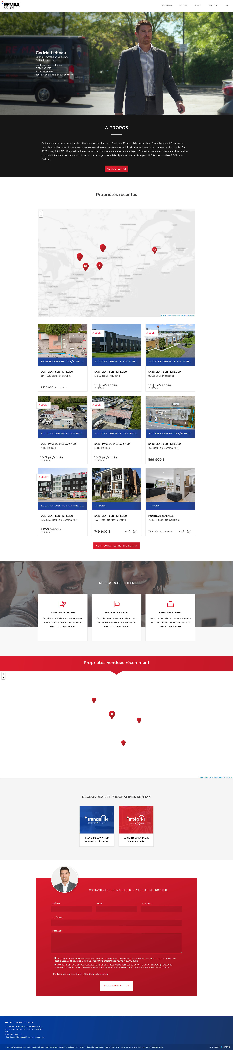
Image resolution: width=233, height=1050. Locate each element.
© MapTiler (170, 315)
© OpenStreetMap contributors (184, 315)
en (227, 6)
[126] (85, 270)
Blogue (183, 6)
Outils (197, 6)
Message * (57, 931)
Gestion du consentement (153, 1047)
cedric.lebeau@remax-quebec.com (54, 75)
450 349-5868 (45, 72)
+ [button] (41, 212)
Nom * (100, 903)
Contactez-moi (116, 169)
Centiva (225, 1047)
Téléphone (57, 917)
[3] (103, 252)
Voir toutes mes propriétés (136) (116, 546)
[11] (112, 719)
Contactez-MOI (114, 986)
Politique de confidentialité (67, 974)
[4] (99, 270)
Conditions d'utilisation (96, 974)
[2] (79, 261)
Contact (212, 6)
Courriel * (147, 903)
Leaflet (163, 315)
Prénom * (57, 903)
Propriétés (166, 6)
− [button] (41, 215)
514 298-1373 (45, 68)
